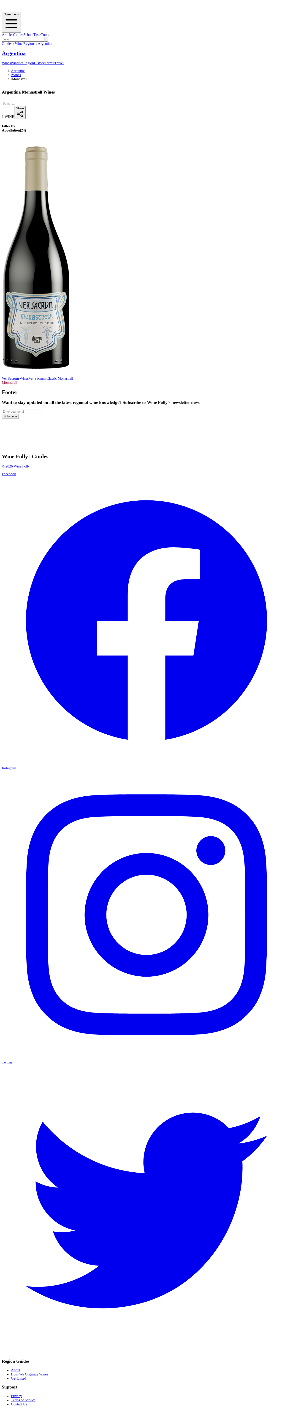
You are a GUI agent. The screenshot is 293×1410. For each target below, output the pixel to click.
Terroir (49, 63)
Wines (6, 63)
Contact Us (19, 1404)
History (39, 63)
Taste (37, 35)
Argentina (45, 44)
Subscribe (10, 416)
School (28, 35)
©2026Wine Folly (16, 466)
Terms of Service (23, 1400)
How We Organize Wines (29, 1374)
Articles (7, 35)
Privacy (16, 1396)
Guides (18, 35)
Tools (45, 35)
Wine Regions (25, 44)
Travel (59, 63)
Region (28, 63)
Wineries (17, 63)
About (15, 1370)
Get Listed (18, 1378)
